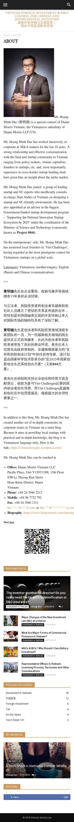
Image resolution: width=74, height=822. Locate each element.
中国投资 (11, 698)
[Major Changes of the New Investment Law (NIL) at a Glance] (11, 620)
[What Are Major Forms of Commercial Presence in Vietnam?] (11, 636)
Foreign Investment (17, 703)
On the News (13, 714)
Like (66, 797)
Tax (8, 709)
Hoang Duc (36, 606)
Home (7, 35)
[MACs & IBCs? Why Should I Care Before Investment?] (11, 652)
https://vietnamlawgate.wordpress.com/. (36, 447)
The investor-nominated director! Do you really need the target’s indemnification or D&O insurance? (36, 597)
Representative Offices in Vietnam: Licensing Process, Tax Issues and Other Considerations (45, 667)
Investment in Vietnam (17, 606)
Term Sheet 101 (15, 720)
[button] (69, 5)
